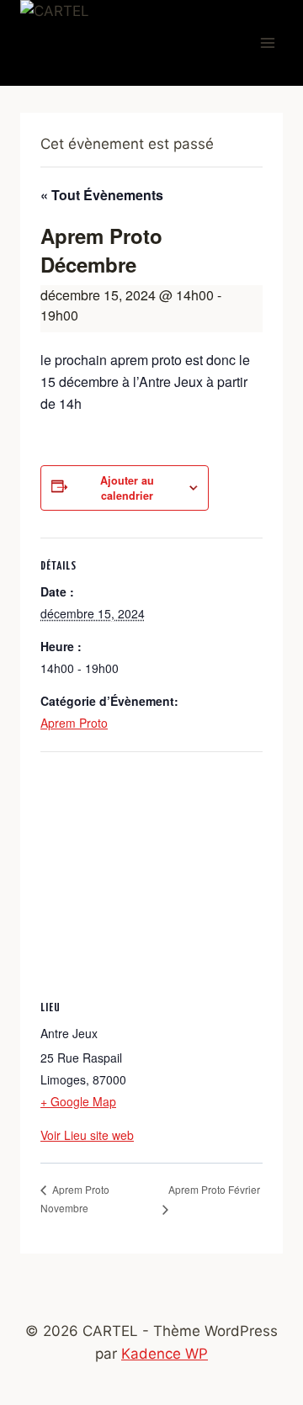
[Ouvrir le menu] (267, 43)
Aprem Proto (74, 722)
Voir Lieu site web (87, 1135)
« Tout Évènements (101, 194)
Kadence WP (164, 1353)
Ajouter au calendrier (127, 488)
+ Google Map (78, 1101)
